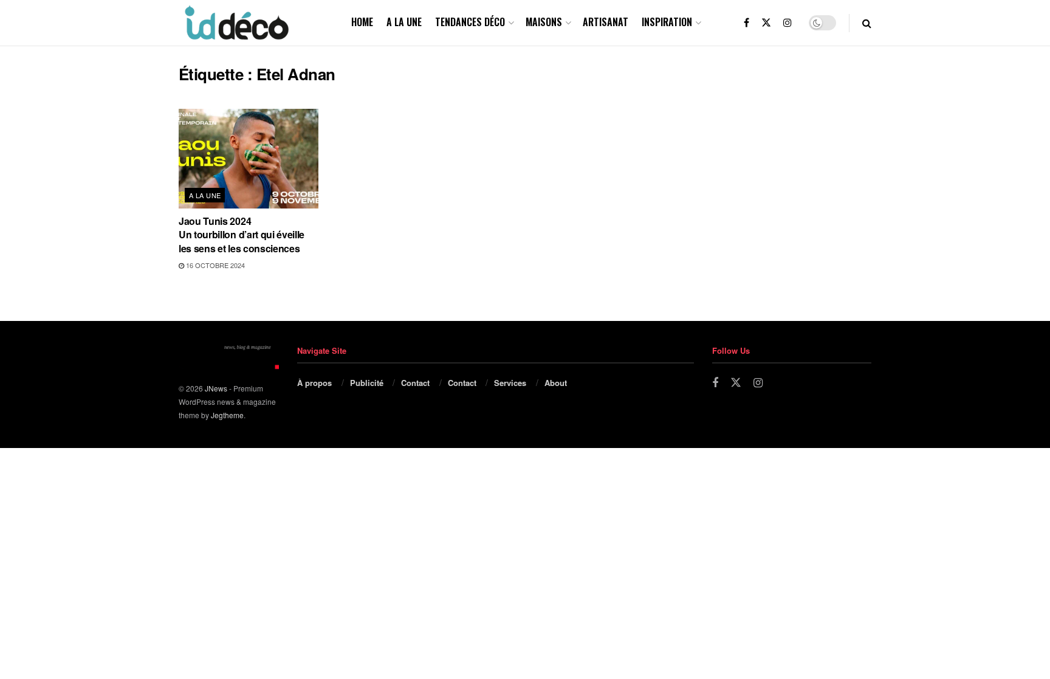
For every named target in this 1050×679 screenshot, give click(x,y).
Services (510, 382)
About (555, 382)
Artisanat (605, 22)
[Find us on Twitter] (766, 23)
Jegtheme (227, 415)
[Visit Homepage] (236, 23)
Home (362, 22)
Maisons (544, 22)
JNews (216, 388)
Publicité (366, 382)
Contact (415, 382)
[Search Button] (866, 23)
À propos (314, 382)
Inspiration (667, 22)
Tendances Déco (470, 22)
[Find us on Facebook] (746, 23)
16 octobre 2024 (214, 265)
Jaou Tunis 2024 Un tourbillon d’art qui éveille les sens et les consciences (241, 234)
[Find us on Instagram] (787, 23)
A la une (404, 22)
